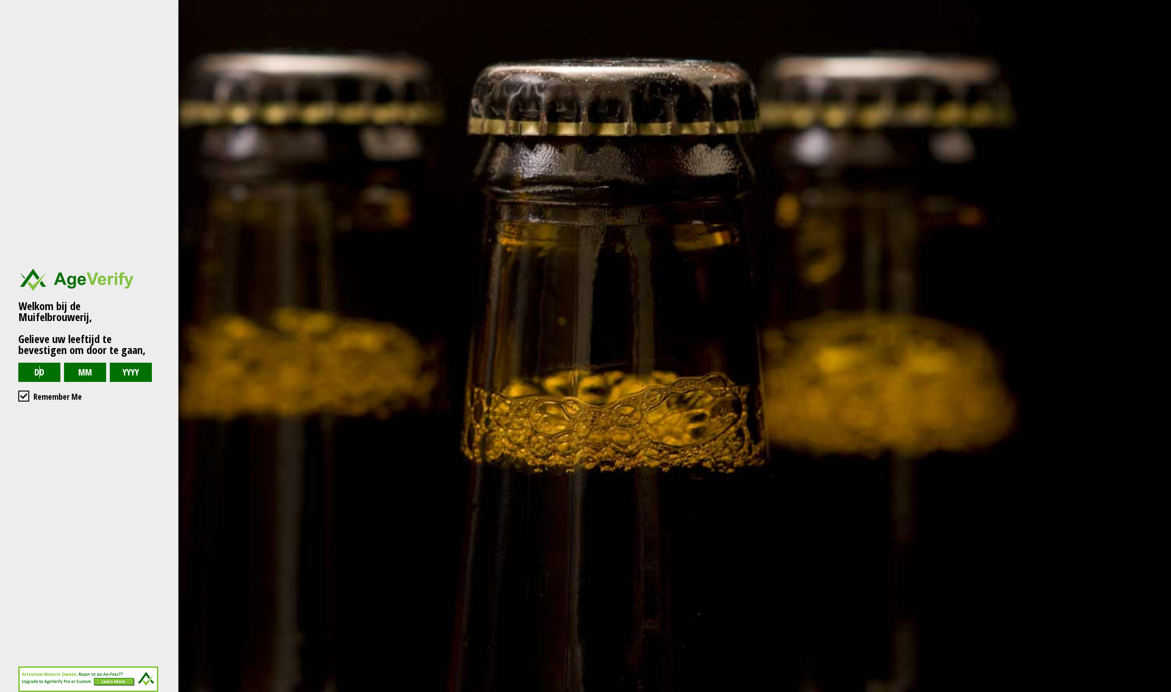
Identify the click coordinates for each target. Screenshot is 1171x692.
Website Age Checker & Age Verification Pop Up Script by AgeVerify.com (1159, 689)
